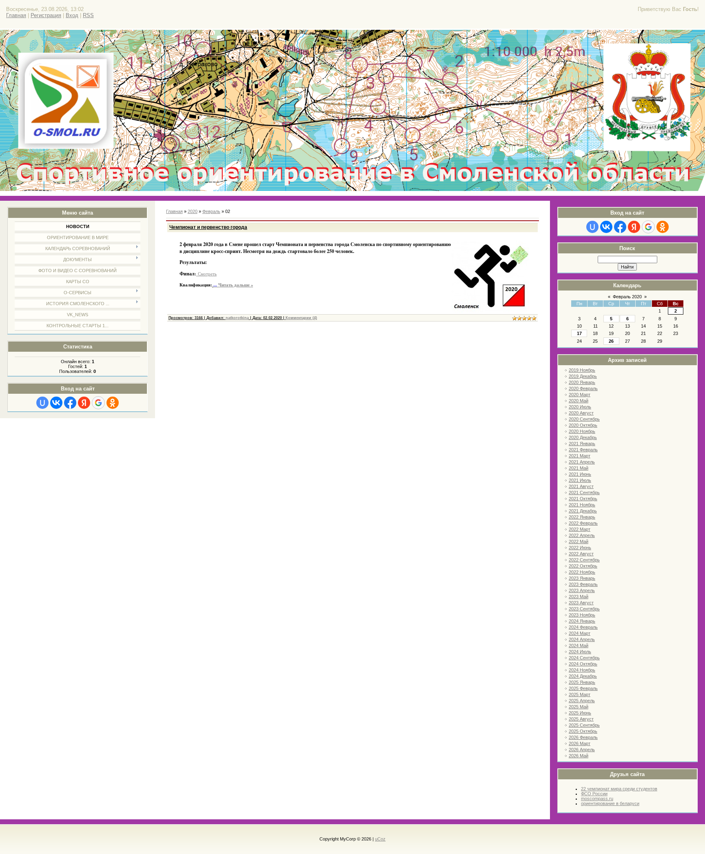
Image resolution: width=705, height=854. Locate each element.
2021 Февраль (583, 449)
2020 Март (579, 394)
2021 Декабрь (583, 510)
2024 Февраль (583, 627)
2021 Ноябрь (582, 504)
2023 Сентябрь (584, 608)
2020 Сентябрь (584, 419)
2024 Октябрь (583, 663)
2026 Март (579, 743)
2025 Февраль (583, 688)
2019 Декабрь (583, 376)
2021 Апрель (582, 461)
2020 (192, 211)
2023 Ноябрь (582, 614)
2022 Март (579, 529)
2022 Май (578, 541)
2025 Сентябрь (584, 725)
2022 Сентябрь (584, 559)
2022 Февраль (583, 523)
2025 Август (581, 718)
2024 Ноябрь (582, 670)
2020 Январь (582, 382)
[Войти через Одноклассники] (112, 403)
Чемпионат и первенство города (208, 227)
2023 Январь (582, 578)
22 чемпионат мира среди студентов (619, 788)
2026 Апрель (582, 749)
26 (611, 341)
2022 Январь (582, 517)
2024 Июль (580, 651)
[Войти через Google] (98, 402)
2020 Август (581, 412)
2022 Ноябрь (582, 572)
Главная (16, 15)
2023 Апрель (582, 590)
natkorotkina (237, 318)
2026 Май (578, 755)
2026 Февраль (583, 737)
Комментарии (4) (301, 318)
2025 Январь (582, 682)
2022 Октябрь (583, 565)
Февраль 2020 (627, 296)
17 (579, 333)
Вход (72, 15)
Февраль (211, 211)
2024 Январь (582, 621)
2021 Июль (580, 480)
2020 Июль (580, 406)
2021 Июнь (580, 474)
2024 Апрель (582, 639)
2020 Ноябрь (582, 431)
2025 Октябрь (583, 731)
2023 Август (581, 602)
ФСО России (594, 793)
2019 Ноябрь (582, 370)
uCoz (380, 838)
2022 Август (581, 553)
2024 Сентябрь (584, 657)
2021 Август (581, 486)
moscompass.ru (597, 798)
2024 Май (578, 645)
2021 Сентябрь (584, 492)
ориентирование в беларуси (610, 803)
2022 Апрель (582, 535)
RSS (88, 15)
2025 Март (579, 694)
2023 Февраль (583, 584)
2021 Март (579, 455)
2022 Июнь (580, 547)
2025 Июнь (580, 712)
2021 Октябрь (583, 498)
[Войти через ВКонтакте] (56, 403)
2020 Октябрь (583, 425)
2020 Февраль (583, 388)
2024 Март (579, 633)
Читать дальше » (235, 285)
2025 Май (578, 706)
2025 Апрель (582, 700)
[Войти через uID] (42, 403)
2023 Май (578, 596)
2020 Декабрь (583, 437)
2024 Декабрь (583, 676)
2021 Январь (582, 443)
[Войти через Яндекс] (84, 403)
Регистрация (46, 15)
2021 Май (578, 468)
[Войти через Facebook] (70, 403)
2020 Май (578, 400)
